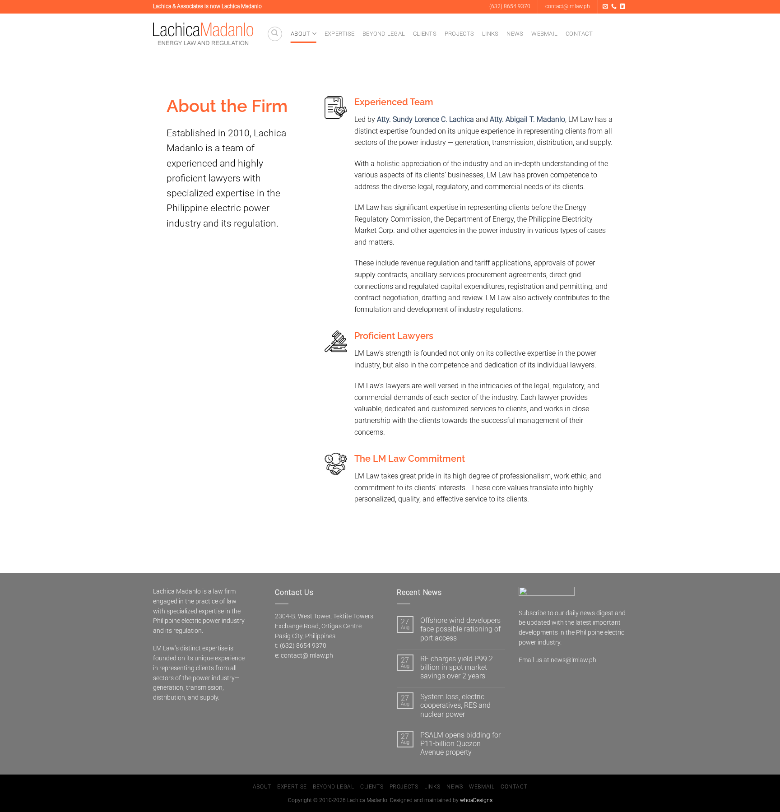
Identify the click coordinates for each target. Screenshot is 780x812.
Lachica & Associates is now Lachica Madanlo (207, 6)
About (300, 33)
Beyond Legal (383, 33)
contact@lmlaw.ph (307, 655)
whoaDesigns (476, 800)
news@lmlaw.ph (573, 660)
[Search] (275, 34)
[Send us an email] (605, 7)
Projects (459, 33)
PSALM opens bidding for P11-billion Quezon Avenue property (460, 743)
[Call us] (614, 7)
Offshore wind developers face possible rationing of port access (460, 629)
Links (490, 33)
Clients (424, 33)
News (514, 33)
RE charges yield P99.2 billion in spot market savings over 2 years (456, 667)
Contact (579, 33)
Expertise (339, 33)
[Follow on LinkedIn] (622, 7)
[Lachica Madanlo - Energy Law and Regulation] (203, 34)
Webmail (544, 33)
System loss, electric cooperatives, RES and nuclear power (455, 705)
